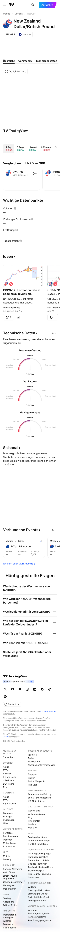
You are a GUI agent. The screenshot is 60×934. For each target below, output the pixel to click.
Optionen (7, 839)
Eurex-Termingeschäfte (39, 797)
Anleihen (7, 773)
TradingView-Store (37, 837)
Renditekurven (10, 836)
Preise (31, 758)
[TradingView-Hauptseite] (15, 676)
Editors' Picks (9, 905)
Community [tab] (25, 60)
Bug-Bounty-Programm (39, 874)
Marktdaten (34, 761)
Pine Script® (9, 846)
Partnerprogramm (37, 916)
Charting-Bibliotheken (39, 890)
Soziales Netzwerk (12, 869)
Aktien (6, 766)
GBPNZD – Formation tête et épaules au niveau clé (21, 291)
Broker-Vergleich (36, 781)
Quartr (5, 736)
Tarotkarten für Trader (39, 840)
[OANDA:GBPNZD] (6, 284)
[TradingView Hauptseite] (11, 5)
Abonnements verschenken (41, 765)
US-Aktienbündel (36, 801)
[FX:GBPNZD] (50, 284)
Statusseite (33, 877)
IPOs (5, 823)
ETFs (5, 770)
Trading (7, 898)
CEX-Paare (8, 780)
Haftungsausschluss (38, 857)
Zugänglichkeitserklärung (41, 867)
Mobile (6, 856)
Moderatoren (9, 888)
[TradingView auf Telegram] (42, 689)
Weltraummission (36, 814)
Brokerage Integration (39, 913)
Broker (31, 778)
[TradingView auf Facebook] (12, 689)
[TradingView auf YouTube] (20, 689)
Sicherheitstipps (36, 870)
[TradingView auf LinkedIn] (35, 689)
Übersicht (33, 774)
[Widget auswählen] (54, 333)
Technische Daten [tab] (46, 60)
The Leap (33, 784)
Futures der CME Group (40, 794)
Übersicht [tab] (9, 60)
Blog (30, 817)
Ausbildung (8, 901)
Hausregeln (8, 885)
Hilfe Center (34, 820)
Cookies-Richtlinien (37, 863)
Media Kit (32, 827)
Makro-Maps (9, 843)
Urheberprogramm (12, 882)
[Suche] (33, 5)
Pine (5, 787)
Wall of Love (9, 872)
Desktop (7, 859)
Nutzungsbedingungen (39, 853)
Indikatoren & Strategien (9, 916)
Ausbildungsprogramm (39, 920)
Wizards (7, 920)
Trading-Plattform (37, 900)
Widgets (32, 887)
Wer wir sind (34, 810)
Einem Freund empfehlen (10, 877)
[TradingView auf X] (5, 689)
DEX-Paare (8, 783)
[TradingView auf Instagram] (27, 689)
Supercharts (9, 757)
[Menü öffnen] (4, 5)
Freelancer (8, 924)
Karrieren (32, 824)
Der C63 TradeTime (38, 844)
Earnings (7, 816)
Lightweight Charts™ (38, 893)
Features (32, 754)
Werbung (32, 910)
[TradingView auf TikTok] (49, 689)
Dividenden (8, 820)
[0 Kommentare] (18, 317)
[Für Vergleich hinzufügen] (34, 173)
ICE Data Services (48, 711)
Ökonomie (8, 813)
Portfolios (7, 833)
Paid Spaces (9, 927)
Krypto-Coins (9, 777)
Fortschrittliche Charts (39, 897)
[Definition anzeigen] (15, 208)
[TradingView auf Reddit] (5, 696)
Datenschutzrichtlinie (38, 860)
